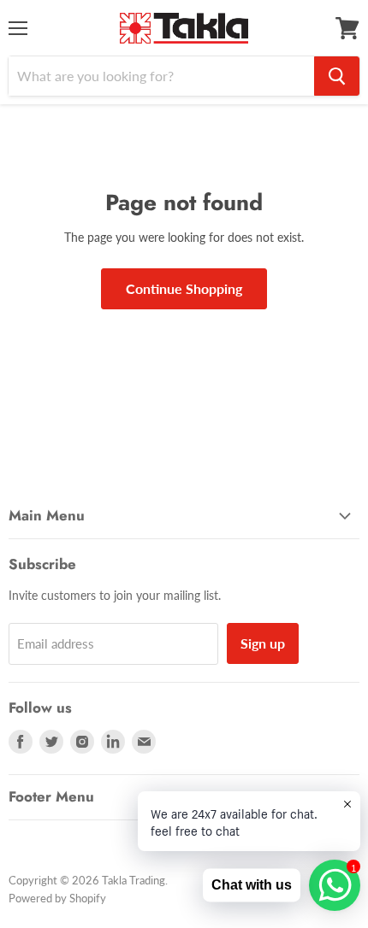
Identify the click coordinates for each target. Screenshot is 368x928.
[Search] (336, 76)
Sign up (262, 643)
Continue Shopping (184, 288)
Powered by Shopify (57, 898)
